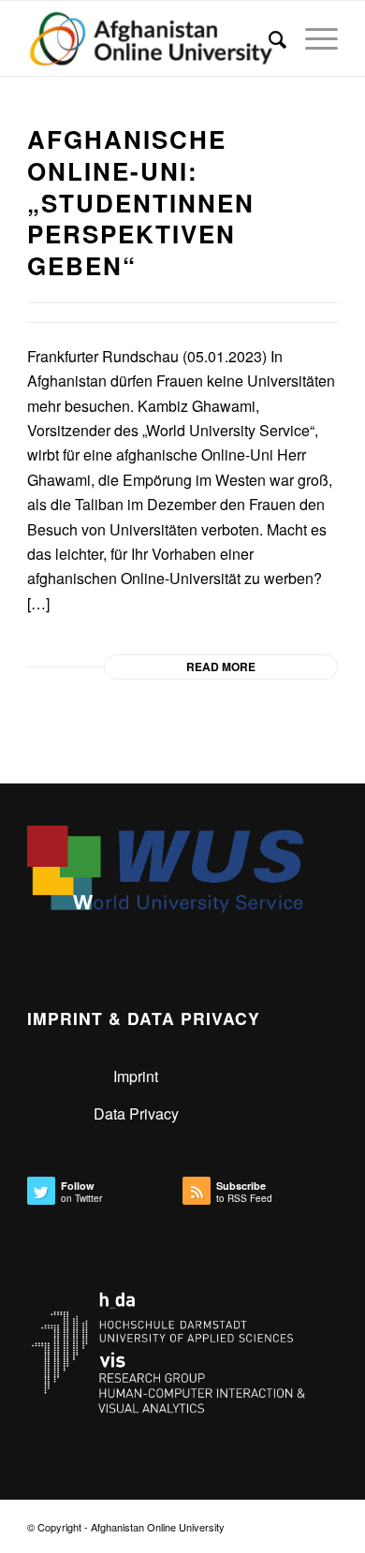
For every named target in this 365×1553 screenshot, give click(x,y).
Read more (221, 666)
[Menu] (312, 38)
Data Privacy (136, 1113)
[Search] (268, 38)
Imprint (135, 1076)
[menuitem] (268, 38)
